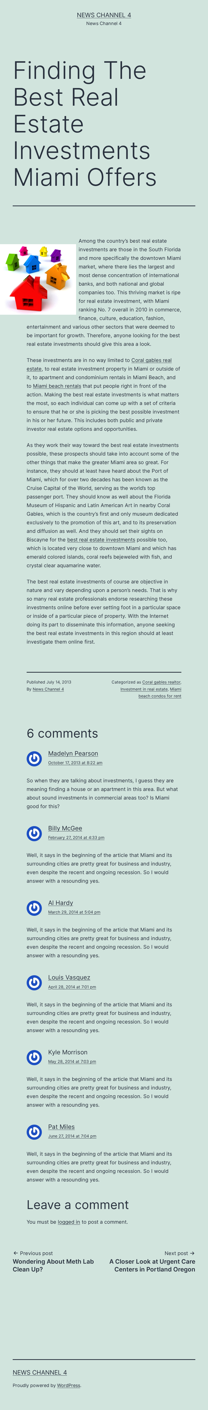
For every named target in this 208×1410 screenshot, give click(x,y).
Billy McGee (65, 828)
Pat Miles (61, 1126)
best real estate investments (101, 540)
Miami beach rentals (57, 386)
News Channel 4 (104, 15)
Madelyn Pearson (73, 753)
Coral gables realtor (161, 682)
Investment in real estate (144, 689)
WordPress (68, 1385)
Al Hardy (60, 902)
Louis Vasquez (69, 977)
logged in (69, 1222)
